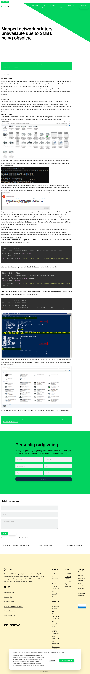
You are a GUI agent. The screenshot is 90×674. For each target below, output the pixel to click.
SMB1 (37, 419)
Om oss (43, 6)
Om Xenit (68, 581)
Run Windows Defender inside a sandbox (16, 545)
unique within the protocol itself (11, 219)
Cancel (12, 533)
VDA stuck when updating (74, 545)
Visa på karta (54, 595)
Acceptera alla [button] (67, 660)
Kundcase (34, 6)
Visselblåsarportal (9, 611)
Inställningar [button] (52, 660)
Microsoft (14, 65)
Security (32, 419)
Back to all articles (46, 545)
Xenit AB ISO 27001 (10, 615)
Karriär (84, 6)
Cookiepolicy (8, 597)
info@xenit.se (55, 590)
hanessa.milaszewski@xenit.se (59, 410)
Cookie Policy (40, 665)
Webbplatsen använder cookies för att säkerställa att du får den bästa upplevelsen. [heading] (38, 653)
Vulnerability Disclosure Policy (13, 606)
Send (4, 533)
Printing (26, 419)
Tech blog (62, 6)
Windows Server (23, 65)
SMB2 (41, 419)
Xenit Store (5, 1)
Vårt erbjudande (22, 6)
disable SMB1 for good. (14, 237)
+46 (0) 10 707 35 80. (81, 595)
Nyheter (52, 6)
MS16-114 (4, 214)
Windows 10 (47, 419)
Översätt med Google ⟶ (45, 65)
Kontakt (71, 6)
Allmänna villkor (9, 601)
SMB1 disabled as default (33, 222)
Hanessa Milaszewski (12, 67)
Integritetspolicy (9, 592)
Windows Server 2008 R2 (10, 421)
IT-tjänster (68, 573)
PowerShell (18, 419)
